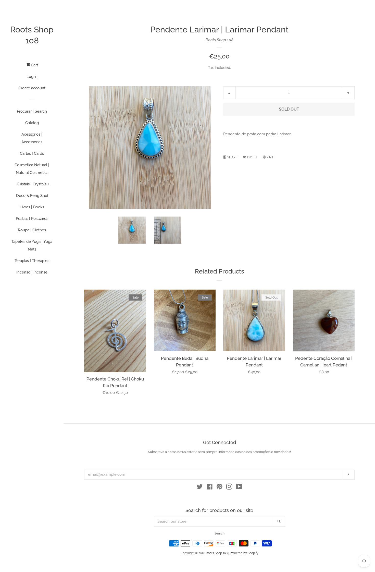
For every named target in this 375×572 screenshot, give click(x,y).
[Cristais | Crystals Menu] (48, 184)
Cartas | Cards (32, 153)
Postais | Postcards (32, 218)
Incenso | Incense (31, 272)
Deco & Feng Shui (32, 195)
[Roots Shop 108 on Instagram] (229, 487)
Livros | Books (32, 207)
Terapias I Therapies (32, 260)
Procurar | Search (32, 111)
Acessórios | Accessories (31, 138)
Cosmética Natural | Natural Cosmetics (32, 169)
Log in (32, 76)
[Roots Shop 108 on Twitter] (200, 487)
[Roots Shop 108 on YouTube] (239, 487)
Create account (31, 88)
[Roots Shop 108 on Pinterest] (219, 487)
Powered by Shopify (244, 553)
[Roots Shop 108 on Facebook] (209, 487)
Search (219, 533)
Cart (34, 65)
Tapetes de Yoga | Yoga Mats (31, 245)
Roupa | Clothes (32, 230)
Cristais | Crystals (31, 184)
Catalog (32, 123)
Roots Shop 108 (32, 35)
